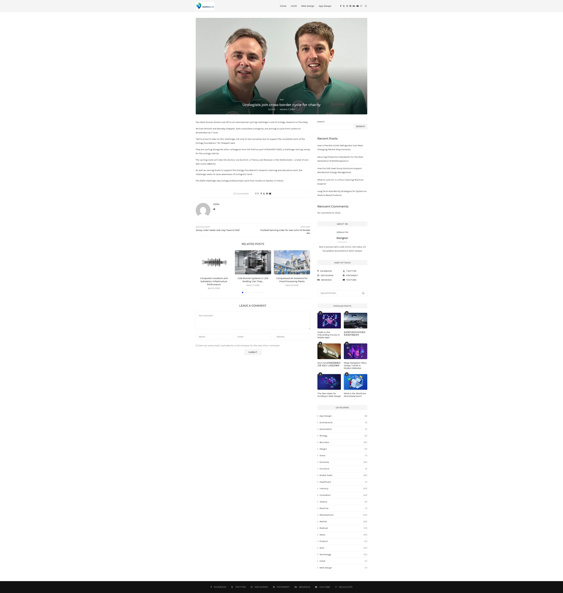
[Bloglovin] (361, 6)
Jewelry (343, 501)
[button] (199, 271)
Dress (343, 455)
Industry (343, 488)
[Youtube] (358, 6)
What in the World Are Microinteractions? (355, 394)
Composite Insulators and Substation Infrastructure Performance (214, 281)
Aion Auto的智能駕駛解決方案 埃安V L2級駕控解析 (329, 364)
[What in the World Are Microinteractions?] (355, 382)
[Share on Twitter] (264, 193)
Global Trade (343, 475)
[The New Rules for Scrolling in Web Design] (329, 382)
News (343, 534)
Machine (343, 508)
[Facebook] (340, 6)
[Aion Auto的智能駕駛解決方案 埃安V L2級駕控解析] (329, 351)
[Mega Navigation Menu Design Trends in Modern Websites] (355, 351)
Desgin (343, 449)
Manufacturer (343, 515)
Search (320, 121)
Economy (343, 462)
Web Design (307, 6)
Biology (343, 435)
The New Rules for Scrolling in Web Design (329, 394)
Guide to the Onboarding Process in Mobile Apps (328, 335)
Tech (343, 548)
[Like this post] (258, 193)
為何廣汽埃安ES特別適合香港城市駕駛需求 (355, 333)
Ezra (273, 109)
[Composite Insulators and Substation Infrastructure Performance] (214, 262)
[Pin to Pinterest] (267, 193)
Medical (343, 528)
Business (343, 442)
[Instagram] (347, 6)
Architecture (343, 422)
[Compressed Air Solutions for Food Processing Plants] (292, 262)
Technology (343, 554)
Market (343, 521)
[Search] (365, 6)
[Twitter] (344, 6)
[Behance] (354, 6)
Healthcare (343, 482)
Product (343, 541)
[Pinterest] (350, 6)
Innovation (343, 495)
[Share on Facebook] (261, 193)
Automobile (343, 429)
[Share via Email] (270, 193)
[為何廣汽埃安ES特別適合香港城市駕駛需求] (355, 320)
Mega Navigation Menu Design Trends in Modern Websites (355, 365)
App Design (325, 6)
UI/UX (294, 6)
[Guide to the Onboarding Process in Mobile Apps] (329, 320)
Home (283, 6)
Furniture (343, 468)
